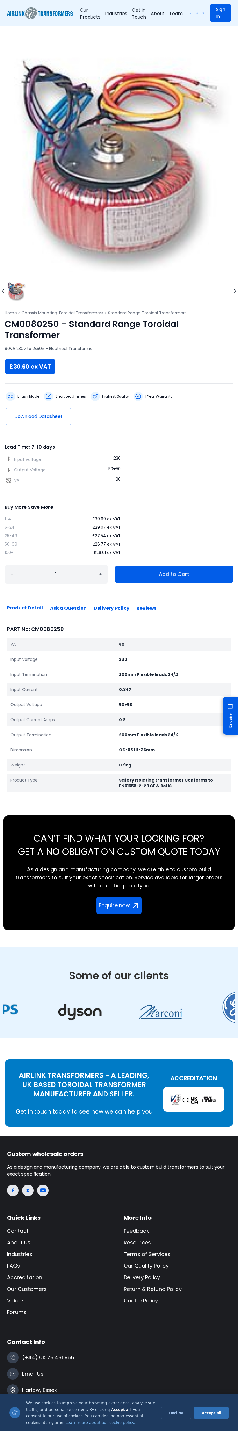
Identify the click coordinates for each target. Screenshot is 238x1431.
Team (176, 13)
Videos (16, 1300)
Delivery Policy (111, 608)
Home (11, 313)
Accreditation (24, 1277)
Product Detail (25, 607)
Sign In (220, 13)
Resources (137, 1242)
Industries (116, 13)
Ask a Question (68, 608)
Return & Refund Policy (153, 1289)
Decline (176, 1413)
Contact (17, 1231)
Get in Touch (139, 13)
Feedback (136, 1231)
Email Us (33, 1373)
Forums (16, 1312)
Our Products (90, 13)
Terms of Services (147, 1254)
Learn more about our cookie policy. (100, 1422)
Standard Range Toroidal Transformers (147, 313)
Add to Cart (174, 574)
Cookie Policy (141, 1300)
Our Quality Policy (146, 1265)
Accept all (211, 1413)
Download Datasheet (38, 416)
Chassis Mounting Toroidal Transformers (62, 313)
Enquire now (114, 905)
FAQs (13, 1265)
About (158, 13)
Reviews (146, 608)
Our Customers (27, 1289)
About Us (18, 1242)
